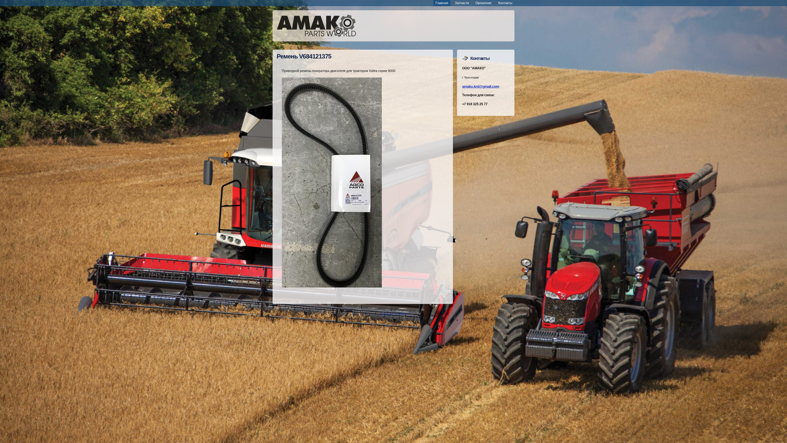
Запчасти (462, 3)
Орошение (483, 3)
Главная (442, 3)
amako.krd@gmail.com (480, 86)
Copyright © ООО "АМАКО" (394, 314)
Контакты (505, 3)
